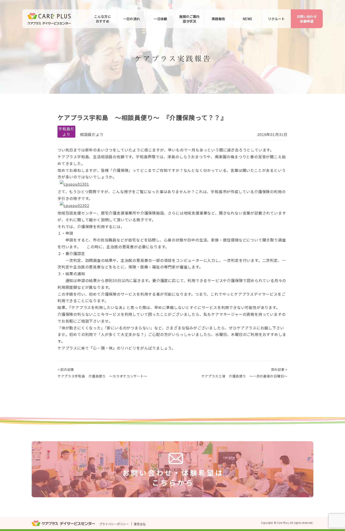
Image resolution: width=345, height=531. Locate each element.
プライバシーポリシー (114, 524)
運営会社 (140, 524)
